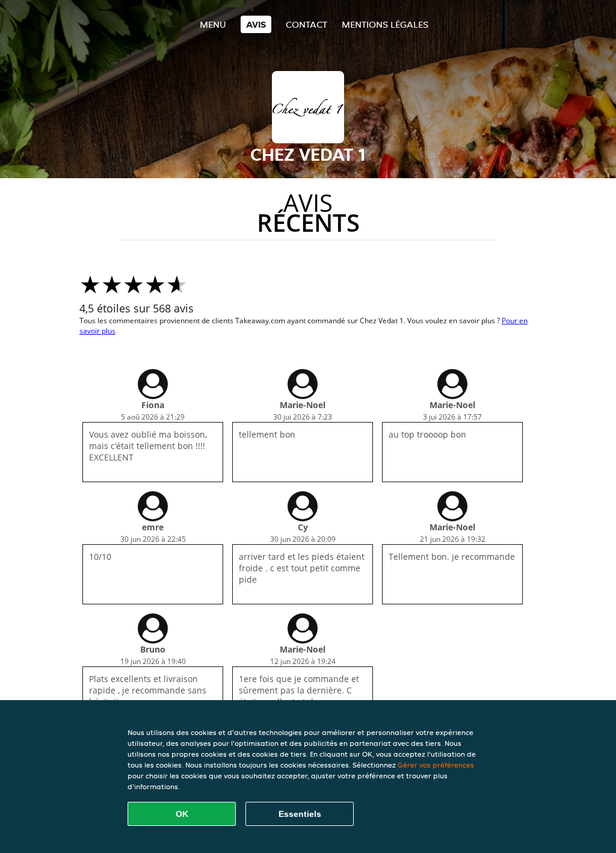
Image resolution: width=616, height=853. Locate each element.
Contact (306, 24)
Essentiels (300, 814)
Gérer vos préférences (436, 764)
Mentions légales (385, 24)
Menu (213, 24)
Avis (256, 24)
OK (182, 814)
